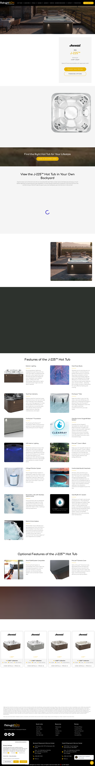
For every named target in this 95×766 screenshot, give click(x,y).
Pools (33, 3)
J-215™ (83, 657)
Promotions (77, 3)
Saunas (40, 3)
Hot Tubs (19, 3)
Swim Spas (27, 3)
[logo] (7, 3)
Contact (69, 3)
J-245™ (35, 657)
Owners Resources (60, 3)
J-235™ (59, 657)
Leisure (46, 3)
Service (52, 3)
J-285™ (12, 657)
